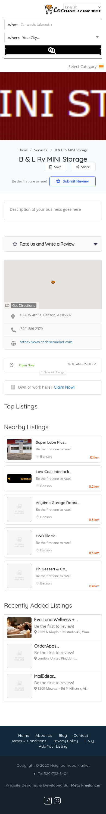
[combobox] (53, 38)
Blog (63, 735)
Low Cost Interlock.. (53, 471)
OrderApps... (46, 646)
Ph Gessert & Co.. (51, 569)
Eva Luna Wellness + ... (56, 619)
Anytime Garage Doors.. (57, 502)
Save (57, 167)
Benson (46, 456)
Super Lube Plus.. (51, 442)
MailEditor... (45, 676)
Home (23, 150)
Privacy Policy (65, 740)
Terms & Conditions (28, 740)
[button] (82, 66)
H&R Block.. (46, 535)
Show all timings (54, 372)
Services (40, 150)
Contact (80, 735)
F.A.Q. (90, 740)
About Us (44, 735)
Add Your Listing (53, 746)
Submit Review (75, 181)
